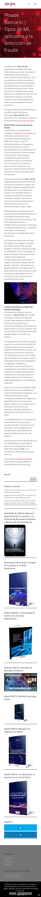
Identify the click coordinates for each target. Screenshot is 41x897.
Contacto (7, 865)
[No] (38, 889)
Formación (8, 862)
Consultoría (8, 858)
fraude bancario (27, 120)
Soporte (7, 860)
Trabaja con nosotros (12, 875)
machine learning (23, 133)
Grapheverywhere (24, 459)
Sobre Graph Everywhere (13, 877)
